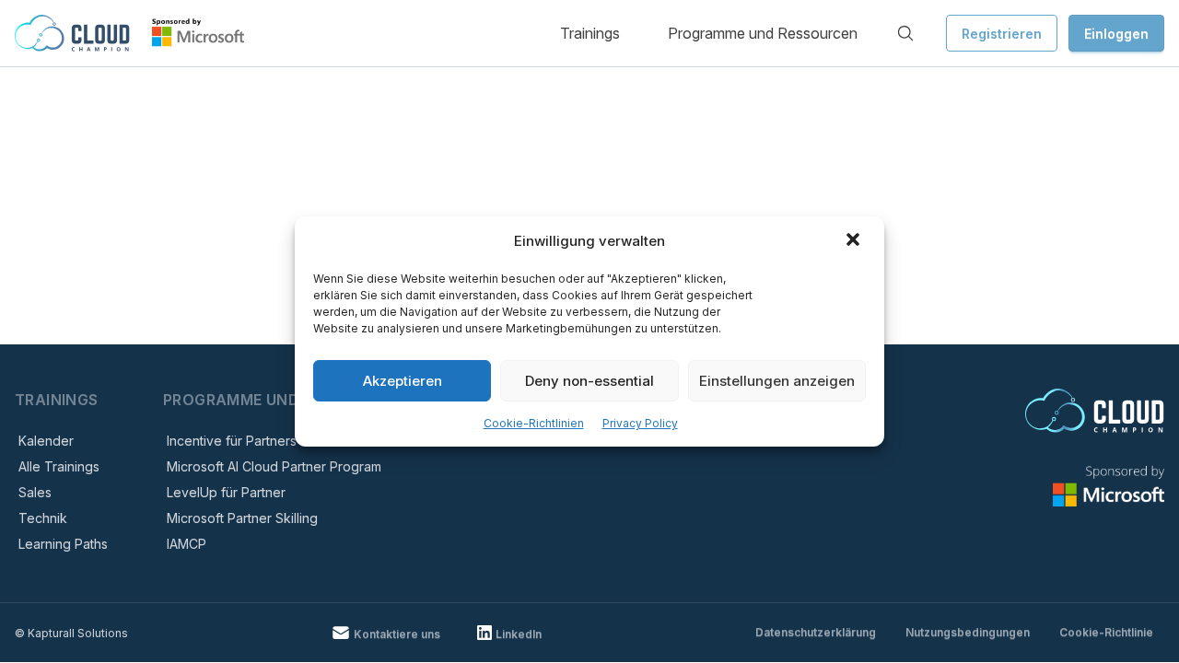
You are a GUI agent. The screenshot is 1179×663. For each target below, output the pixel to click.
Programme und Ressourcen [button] (763, 33)
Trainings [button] (590, 33)
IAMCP (186, 544)
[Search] (905, 33)
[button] (855, 241)
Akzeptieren (402, 381)
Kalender (46, 440)
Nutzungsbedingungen (967, 632)
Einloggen (1116, 33)
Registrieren (1002, 33)
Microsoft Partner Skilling (242, 518)
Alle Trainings (58, 466)
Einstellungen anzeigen (777, 381)
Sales (35, 492)
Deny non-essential (589, 381)
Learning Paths (63, 544)
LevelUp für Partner (226, 492)
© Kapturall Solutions (71, 633)
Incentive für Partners (232, 440)
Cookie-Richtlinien (534, 423)
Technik (42, 518)
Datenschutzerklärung (815, 632)
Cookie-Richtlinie (1106, 632)
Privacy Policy (640, 423)
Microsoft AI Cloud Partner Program (274, 466)
